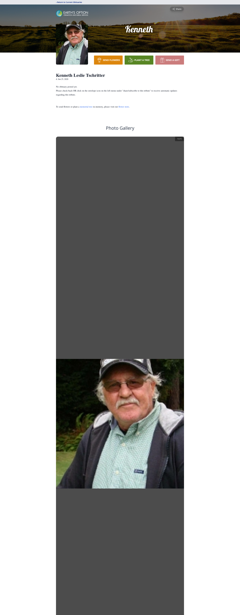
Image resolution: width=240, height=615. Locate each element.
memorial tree (86, 106)
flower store (123, 106)
